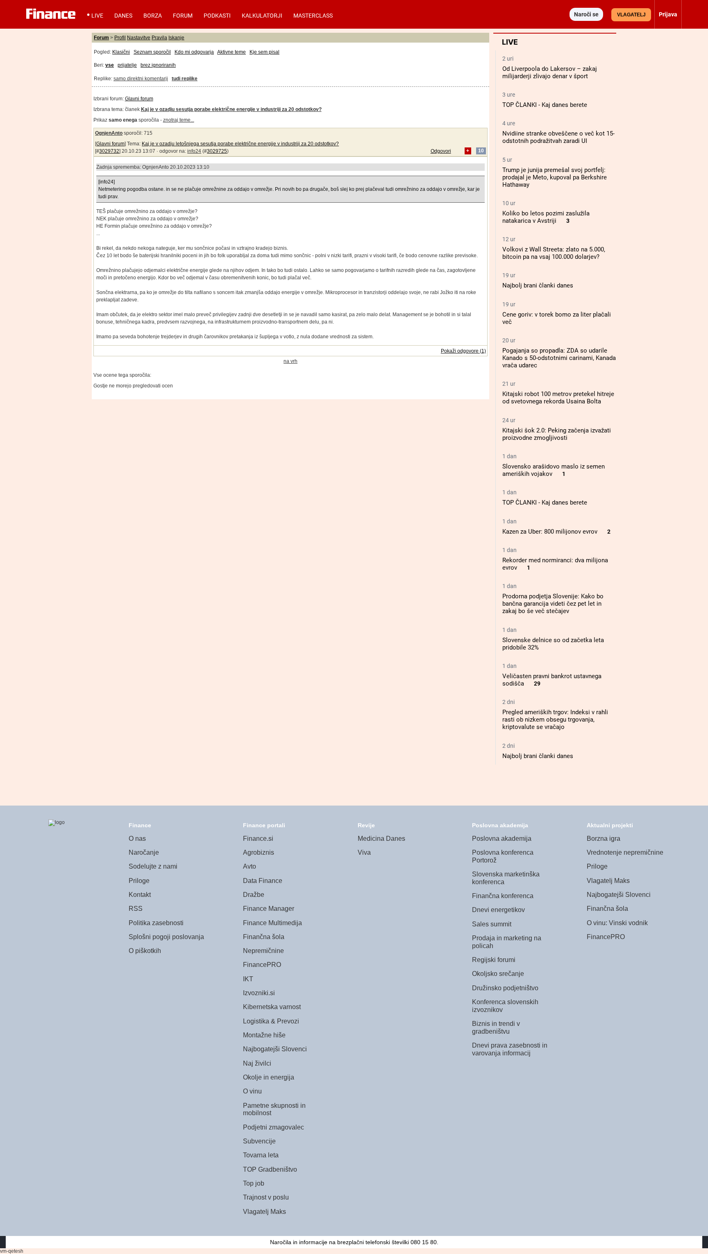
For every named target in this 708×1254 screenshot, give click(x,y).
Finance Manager (268, 908)
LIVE (97, 15)
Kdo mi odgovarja (194, 52)
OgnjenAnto (109, 133)
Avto (249, 866)
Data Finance (262, 880)
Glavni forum (139, 99)
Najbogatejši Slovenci (275, 1049)
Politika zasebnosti (156, 922)
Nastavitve (138, 38)
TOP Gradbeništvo (270, 1169)
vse (109, 65)
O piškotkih (145, 950)
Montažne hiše (264, 1035)
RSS (136, 908)
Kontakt (140, 894)
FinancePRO (262, 964)
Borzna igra (603, 838)
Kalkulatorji (262, 15)
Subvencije (259, 1141)
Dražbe (253, 894)
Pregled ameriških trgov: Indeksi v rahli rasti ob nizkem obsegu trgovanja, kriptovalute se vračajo (555, 719)
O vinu (252, 1091)
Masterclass (313, 15)
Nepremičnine (263, 950)
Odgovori (441, 151)
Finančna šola (263, 936)
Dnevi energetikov (498, 909)
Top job (253, 1183)
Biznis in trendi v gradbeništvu (496, 1027)
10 (481, 151)
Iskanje (176, 38)
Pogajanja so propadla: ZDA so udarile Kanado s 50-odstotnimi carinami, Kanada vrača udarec (559, 358)
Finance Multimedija (272, 922)
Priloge (139, 880)
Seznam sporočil (152, 52)
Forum (183, 15)
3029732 (109, 151)
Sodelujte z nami (153, 866)
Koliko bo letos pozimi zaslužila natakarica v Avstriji (546, 217)
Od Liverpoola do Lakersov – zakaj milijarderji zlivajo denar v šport (549, 72)
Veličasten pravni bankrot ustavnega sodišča (551, 679)
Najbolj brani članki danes (537, 285)
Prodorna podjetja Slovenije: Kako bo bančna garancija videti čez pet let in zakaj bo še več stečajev (553, 604)
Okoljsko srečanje (498, 973)
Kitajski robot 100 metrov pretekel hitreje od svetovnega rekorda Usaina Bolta (558, 397)
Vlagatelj (631, 15)
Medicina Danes (381, 838)
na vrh (290, 361)
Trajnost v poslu (266, 1197)
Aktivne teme (231, 52)
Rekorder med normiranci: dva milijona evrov (555, 564)
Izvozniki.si (259, 992)
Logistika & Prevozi (271, 1021)
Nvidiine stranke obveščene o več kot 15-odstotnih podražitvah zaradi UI (558, 137)
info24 (194, 151)
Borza (152, 15)
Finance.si (258, 838)
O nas (137, 838)
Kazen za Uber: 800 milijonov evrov (549, 531)
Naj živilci (257, 1063)
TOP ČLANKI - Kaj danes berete (544, 105)
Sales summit (491, 924)
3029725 (217, 151)
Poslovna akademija (501, 838)
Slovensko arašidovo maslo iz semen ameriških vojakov (553, 470)
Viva (364, 852)
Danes (123, 15)
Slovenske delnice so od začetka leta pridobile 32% (553, 643)
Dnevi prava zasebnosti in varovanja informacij (509, 1049)
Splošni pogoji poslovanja (166, 936)
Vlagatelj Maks (264, 1211)
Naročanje (144, 852)
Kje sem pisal (264, 52)
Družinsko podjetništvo (505, 988)
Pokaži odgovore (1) (463, 351)
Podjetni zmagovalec (273, 1127)
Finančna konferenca (502, 895)
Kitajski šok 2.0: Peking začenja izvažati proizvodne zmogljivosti (556, 434)
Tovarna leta (261, 1155)
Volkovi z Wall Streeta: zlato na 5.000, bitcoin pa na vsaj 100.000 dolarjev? (553, 253)
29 (537, 683)
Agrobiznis (258, 852)
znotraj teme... (178, 120)
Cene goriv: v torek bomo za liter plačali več (556, 318)
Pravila (159, 38)
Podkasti (217, 15)
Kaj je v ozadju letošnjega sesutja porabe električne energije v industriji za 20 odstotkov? (240, 144)
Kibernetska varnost (272, 1006)
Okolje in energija (268, 1077)
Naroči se (586, 14)
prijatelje (127, 65)
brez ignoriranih (158, 65)
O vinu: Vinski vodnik (617, 922)
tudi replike (184, 78)
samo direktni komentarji (140, 78)
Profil (120, 38)
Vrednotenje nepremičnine (625, 852)
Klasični (121, 52)
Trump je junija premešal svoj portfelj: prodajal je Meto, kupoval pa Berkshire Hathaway (554, 177)
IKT (248, 979)
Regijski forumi (493, 959)
